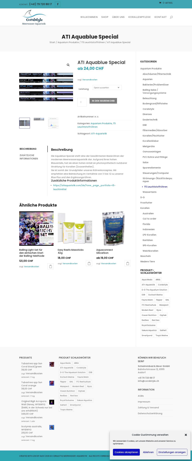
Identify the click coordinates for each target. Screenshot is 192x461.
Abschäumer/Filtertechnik (157, 74)
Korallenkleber (151, 140)
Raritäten (148, 240)
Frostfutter (146, 202)
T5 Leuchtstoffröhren (93, 42)
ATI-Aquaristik (99, 133)
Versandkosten (89, 79)
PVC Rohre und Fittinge (155, 157)
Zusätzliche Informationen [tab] (29, 157)
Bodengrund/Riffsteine (155, 103)
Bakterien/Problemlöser (156, 84)
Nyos (159, 310)
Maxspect (163, 305)
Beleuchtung (149, 98)
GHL (167, 300)
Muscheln (145, 256)
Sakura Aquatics (149, 330)
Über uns (118, 17)
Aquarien (148, 79)
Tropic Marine (162, 335)
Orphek (163, 315)
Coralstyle (148, 108)
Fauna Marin (147, 300)
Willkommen (89, 17)
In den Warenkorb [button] (51, 266)
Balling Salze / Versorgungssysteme (154, 91)
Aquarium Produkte (68, 42)
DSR (145, 125)
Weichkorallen (150, 250)
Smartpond (147, 335)
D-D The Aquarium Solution (154, 290)
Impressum (144, 401)
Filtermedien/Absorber (155, 130)
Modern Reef (147, 310)
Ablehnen (148, 452)
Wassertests (149, 191)
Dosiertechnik (150, 119)
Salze (145, 162)
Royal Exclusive (148, 325)
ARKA (158, 279)
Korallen (145, 208)
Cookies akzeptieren (126, 452)
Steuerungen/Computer (156, 173)
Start (52, 42)
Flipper (159, 300)
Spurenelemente (152, 167)
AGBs (141, 395)
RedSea (145, 320)
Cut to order (149, 218)
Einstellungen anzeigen (172, 452)
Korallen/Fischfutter (154, 135)
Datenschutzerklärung (150, 413)
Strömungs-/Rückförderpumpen (157, 180)
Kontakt (160, 17)
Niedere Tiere (147, 261)
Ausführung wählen (128, 263)
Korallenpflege (139, 17)
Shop (104, 17)
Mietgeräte (149, 146)
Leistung (84, 89)
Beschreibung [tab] (28, 148)
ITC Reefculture (149, 305)
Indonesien (149, 229)
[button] (185, 434)
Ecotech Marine (155, 294)
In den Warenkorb (103, 100)
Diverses (147, 114)
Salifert (163, 330)
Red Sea (155, 320)
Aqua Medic (147, 279)
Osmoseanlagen (152, 151)
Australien (148, 213)
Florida (146, 224)
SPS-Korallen (150, 245)
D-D (142, 197)
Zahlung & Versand (148, 407)
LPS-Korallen (149, 234)
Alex (42, 456)
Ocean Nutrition (149, 315)
